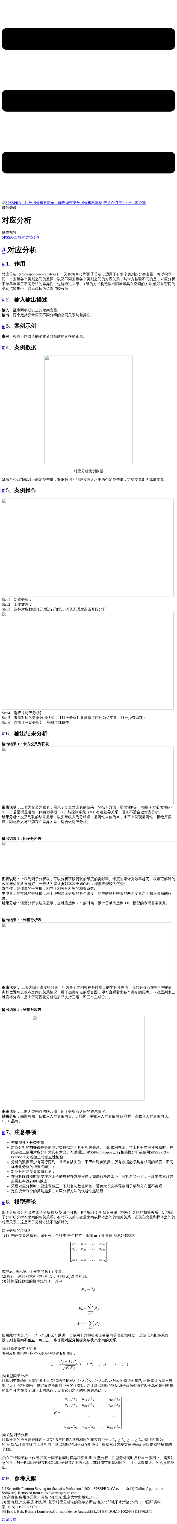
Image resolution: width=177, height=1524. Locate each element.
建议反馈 (9, 1519)
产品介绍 (111, 203)
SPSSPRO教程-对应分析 (21, 237)
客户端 (140, 203)
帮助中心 (127, 203)
